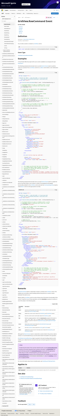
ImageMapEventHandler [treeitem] (7, 161)
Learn (19, 17)
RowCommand (45, 66)
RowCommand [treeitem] (7, 24)
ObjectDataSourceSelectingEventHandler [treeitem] (8, 391)
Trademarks (51, 413)
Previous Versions (11, 413)
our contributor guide (25, 393)
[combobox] (8, 19)
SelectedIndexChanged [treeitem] (8, 41)
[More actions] (57, 17)
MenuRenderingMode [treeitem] (6, 327)
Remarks (20, 29)
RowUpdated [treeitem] (6, 37)
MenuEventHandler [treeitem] (6, 310)
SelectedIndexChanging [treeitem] (9, 43)
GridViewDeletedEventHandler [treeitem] (8, 69)
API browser (27, 17)
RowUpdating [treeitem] (7, 39)
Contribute (22, 413)
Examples (21, 28)
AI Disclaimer (3, 413)
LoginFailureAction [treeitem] (6, 286)
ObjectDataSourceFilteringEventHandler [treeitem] (8, 373)
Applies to (21, 31)
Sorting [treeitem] (5, 47)
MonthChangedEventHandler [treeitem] (8, 344)
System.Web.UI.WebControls (28, 39)
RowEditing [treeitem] (6, 35)
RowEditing (46, 315)
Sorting (41, 327)
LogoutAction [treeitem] (5, 297)
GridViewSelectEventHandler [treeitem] (8, 95)
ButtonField (50, 349)
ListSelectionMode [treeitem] (5, 230)
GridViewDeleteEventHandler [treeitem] (8, 73)
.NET (23, 17)
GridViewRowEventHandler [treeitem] (7, 90)
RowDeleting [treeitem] (6, 32)
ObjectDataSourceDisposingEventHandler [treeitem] (8, 363)
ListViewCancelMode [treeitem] (6, 237)
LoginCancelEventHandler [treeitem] (7, 284)
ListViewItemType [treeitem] (5, 258)
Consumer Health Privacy (35, 413)
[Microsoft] (2, 10)
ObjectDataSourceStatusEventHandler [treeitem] (8, 398)
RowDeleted (49, 313)
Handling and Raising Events (48, 361)
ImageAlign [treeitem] (4, 150)
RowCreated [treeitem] (6, 26)
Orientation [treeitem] (4, 403)
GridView (36, 43)
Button (22, 186)
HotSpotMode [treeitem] (5, 121)
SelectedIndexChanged (29, 325)
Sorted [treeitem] (5, 45)
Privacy (27, 413)
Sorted (46, 327)
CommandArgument (48, 185)
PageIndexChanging (42, 320)
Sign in (57, 10)
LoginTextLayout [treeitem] (5, 292)
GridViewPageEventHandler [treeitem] (7, 82)
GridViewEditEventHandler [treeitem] (7, 78)
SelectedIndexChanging (44, 324)
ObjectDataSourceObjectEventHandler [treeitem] (8, 384)
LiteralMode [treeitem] (4, 275)
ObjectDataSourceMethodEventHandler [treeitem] (8, 380)
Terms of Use (45, 413)
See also (20, 33)
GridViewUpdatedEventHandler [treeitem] (8, 103)
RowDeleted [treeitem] (6, 30)
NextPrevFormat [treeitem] (5, 350)
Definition (21, 26)
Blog (17, 413)
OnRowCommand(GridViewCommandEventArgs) (31, 378)
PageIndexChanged (52, 320)
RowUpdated (27, 331)
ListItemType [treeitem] (4, 228)
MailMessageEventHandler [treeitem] (7, 303)
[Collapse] (15, 16)
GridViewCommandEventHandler (25, 55)
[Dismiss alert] (58, 2)
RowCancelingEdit (32, 311)
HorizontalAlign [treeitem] (5, 114)
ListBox (41, 67)
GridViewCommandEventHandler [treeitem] (8, 64)
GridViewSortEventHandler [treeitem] (7, 99)
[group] (38, 126)
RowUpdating (50, 329)
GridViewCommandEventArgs (25, 338)
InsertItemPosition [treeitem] (6, 163)
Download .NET (55, 13)
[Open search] (54, 10)
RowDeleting (42, 313)
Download (20, 63)
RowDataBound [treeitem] (7, 28)
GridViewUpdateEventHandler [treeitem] (8, 108)
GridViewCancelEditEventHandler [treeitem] (8, 56)
